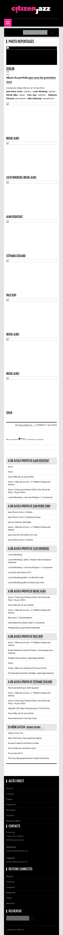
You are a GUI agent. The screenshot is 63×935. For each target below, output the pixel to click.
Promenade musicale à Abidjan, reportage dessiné (31, 673)
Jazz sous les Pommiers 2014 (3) (22, 534)
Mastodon (10, 903)
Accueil (9, 788)
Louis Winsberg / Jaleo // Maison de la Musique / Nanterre (30, 561)
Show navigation (8, 23)
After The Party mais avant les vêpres (25, 738)
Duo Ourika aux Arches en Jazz (22, 748)
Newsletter (10, 810)
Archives (10, 815)
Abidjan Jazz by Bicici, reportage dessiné (26, 658)
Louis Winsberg (41, 549)
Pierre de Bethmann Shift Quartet (23, 687)
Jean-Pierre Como (41, 506)
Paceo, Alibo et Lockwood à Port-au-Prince (27, 668)
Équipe (9, 799)
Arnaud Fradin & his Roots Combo (23, 743)
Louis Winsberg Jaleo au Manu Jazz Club (26, 582)
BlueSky (10, 876)
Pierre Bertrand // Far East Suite (22, 718)
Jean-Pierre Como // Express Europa (24, 517)
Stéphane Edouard (42, 682)
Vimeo (9, 898)
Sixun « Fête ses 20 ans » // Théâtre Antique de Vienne (29, 483)
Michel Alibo (39, 591)
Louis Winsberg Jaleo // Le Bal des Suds (25, 577)
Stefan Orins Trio (15, 733)
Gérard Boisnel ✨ (27, 425)
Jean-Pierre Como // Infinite (20, 539)
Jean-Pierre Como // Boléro (20, 512)
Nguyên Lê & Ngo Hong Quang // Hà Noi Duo (29, 708)
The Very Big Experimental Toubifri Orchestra (28, 758)
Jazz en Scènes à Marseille (19, 522)
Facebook (10, 881)
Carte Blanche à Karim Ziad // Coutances (26, 622)
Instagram (10, 887)
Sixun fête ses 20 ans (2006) (21, 476)
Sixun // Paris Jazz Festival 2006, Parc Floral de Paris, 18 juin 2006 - (29, 491)
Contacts (10, 794)
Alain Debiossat (41, 461)
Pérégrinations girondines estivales (24, 627)
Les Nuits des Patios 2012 (19, 572)
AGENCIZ (20, 929)
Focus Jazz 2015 (15, 753)
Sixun (10, 466)
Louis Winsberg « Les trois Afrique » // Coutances (30, 497)
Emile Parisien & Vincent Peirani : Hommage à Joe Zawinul (30, 651)
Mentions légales (13, 821)
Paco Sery (38, 637)
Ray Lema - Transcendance (20, 617)
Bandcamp (10, 892)
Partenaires (11, 804)
